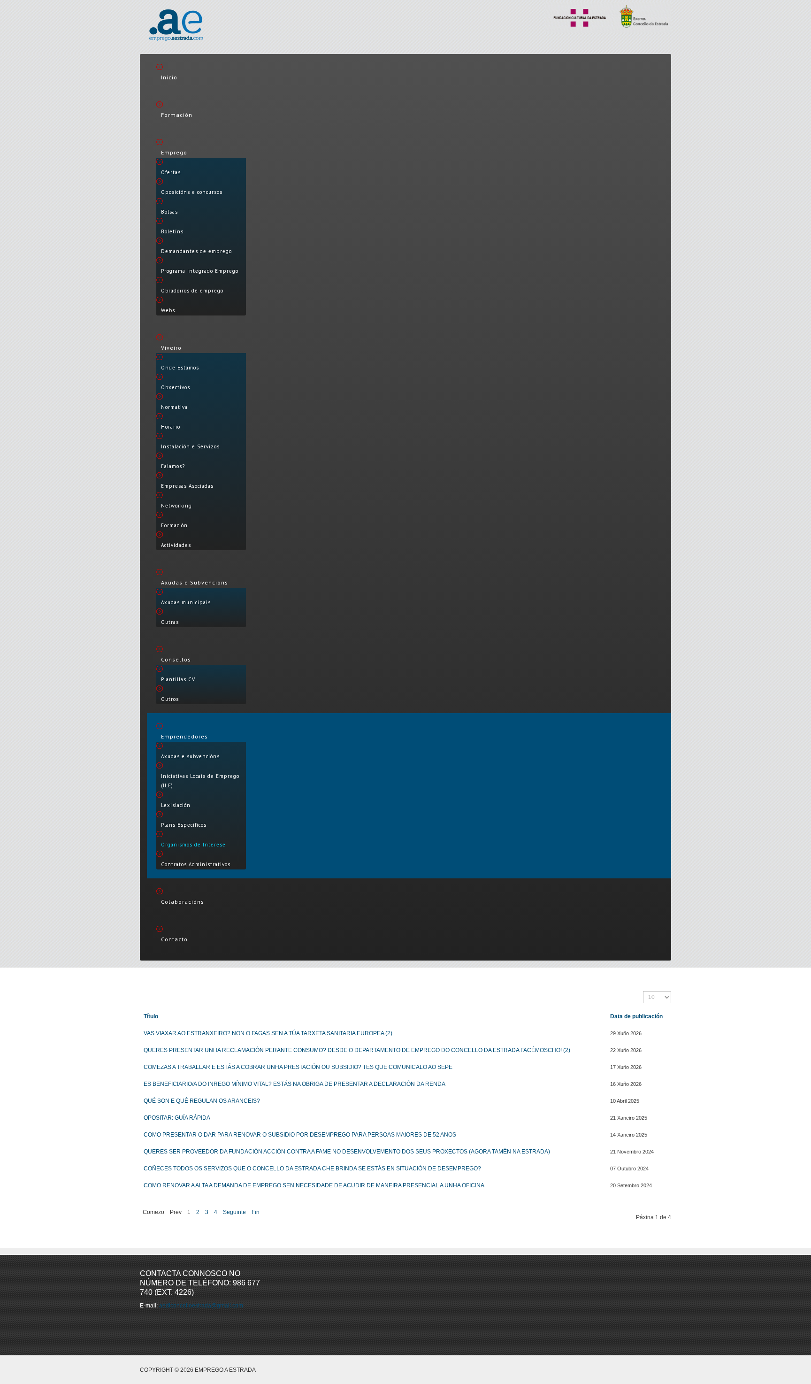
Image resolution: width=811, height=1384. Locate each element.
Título (151, 1016)
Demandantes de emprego (196, 251)
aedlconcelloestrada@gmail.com (201, 1305)
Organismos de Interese (193, 844)
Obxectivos (175, 387)
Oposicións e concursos (191, 192)
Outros (170, 699)
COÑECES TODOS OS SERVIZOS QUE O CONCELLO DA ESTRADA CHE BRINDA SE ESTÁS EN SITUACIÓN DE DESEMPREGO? (312, 1168)
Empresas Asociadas (187, 486)
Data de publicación (636, 1016)
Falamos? (173, 466)
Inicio (169, 77)
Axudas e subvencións (190, 756)
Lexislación (176, 805)
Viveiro (171, 347)
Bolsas (169, 211)
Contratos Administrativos (195, 864)
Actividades (176, 545)
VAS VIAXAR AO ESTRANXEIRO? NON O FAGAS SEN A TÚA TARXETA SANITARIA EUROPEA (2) (268, 1033)
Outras (170, 622)
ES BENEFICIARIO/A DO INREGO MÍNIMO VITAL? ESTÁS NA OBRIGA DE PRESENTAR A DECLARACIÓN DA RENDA (294, 1084)
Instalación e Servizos (190, 446)
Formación (176, 114)
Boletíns (172, 231)
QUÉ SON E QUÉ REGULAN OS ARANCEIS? (202, 1101)
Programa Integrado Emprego (199, 271)
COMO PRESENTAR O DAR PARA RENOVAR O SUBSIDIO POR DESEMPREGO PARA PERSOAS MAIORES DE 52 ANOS (300, 1134)
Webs (168, 310)
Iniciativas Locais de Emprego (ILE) (200, 781)
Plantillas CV (178, 679)
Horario (170, 426)
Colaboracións (182, 901)
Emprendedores (184, 736)
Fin (256, 1212)
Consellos (176, 659)
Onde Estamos (180, 367)
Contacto (174, 939)
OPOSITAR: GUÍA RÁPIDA (177, 1118)
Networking (176, 505)
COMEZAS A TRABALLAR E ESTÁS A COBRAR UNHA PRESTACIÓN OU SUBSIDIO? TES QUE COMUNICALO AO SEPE (298, 1067)
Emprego (174, 152)
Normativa (174, 407)
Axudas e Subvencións (194, 582)
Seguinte (234, 1212)
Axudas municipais (186, 602)
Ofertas (171, 172)
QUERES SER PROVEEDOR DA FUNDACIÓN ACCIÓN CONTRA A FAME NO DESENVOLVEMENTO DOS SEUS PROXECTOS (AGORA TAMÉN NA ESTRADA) (347, 1151)
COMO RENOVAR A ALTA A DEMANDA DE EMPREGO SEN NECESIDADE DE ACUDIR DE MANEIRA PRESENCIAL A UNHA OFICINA (314, 1185)
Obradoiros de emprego (192, 290)
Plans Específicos (184, 825)
